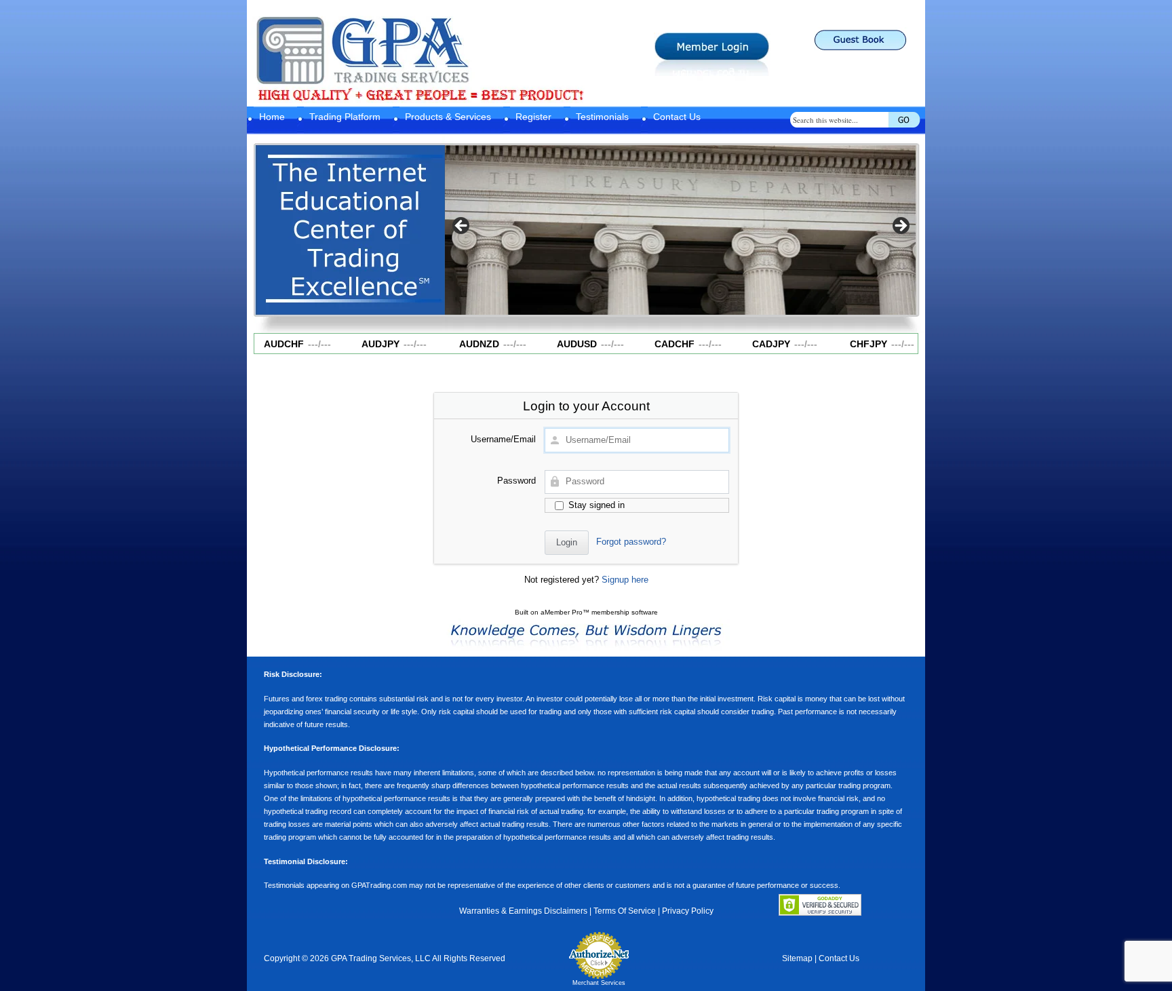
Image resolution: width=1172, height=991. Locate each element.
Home (272, 116)
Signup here (625, 580)
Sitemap (797, 958)
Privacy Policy (688, 911)
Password (516, 480)
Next (900, 226)
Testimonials (602, 116)
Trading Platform (344, 116)
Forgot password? (631, 542)
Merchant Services (598, 982)
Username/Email (503, 439)
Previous (462, 226)
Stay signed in (595, 505)
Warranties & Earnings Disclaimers (523, 911)
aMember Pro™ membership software (599, 612)
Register (533, 116)
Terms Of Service (624, 911)
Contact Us (677, 116)
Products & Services (448, 116)
